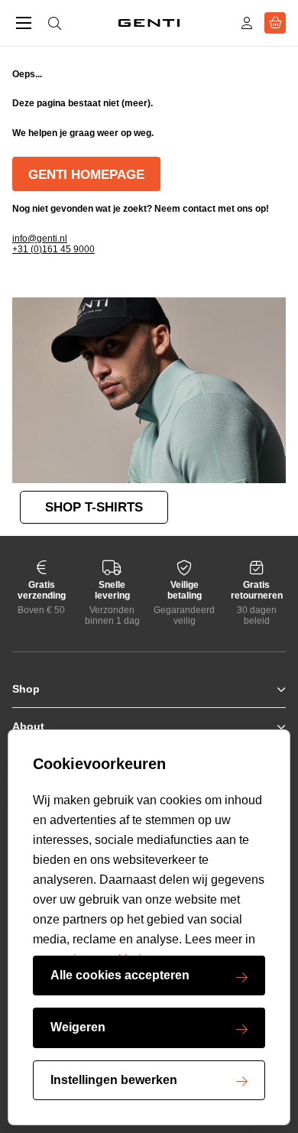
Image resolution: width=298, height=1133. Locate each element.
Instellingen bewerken (113, 1079)
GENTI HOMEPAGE (86, 174)
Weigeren (77, 1027)
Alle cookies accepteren (119, 975)
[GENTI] (149, 23)
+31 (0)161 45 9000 (53, 249)
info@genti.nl (39, 238)
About (28, 726)
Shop (26, 689)
